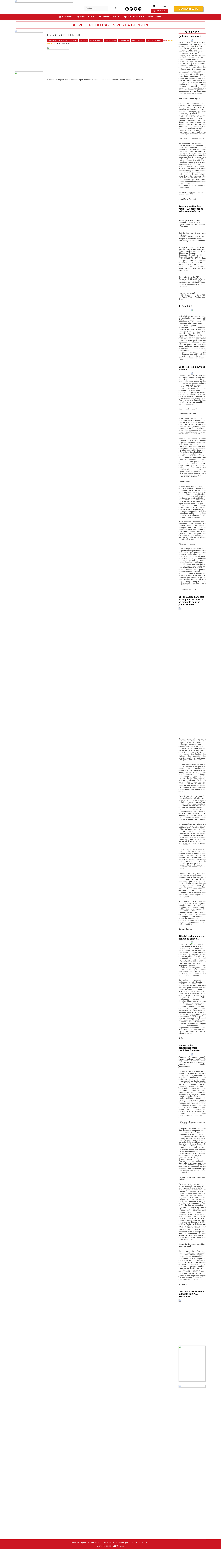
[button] (66, 17)
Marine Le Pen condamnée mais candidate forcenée (189, 1048)
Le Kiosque (123, 1542)
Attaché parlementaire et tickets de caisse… (192, 937)
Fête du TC (95, 1542)
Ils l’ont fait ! (185, 306)
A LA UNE (66, 16)
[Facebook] (127, 9)
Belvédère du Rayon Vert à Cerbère (62, 40)
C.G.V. (135, 1542)
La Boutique (109, 1542)
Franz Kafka (124, 40)
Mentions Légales (78, 1542)
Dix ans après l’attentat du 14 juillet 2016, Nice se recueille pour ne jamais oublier (191, 601)
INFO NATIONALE (110, 16)
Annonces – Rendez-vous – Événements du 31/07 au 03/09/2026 (191, 209)
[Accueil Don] (29, 50)
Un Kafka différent (64, 35)
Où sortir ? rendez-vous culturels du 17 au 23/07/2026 (192, 1294)
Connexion (161, 7)
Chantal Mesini (96, 40)
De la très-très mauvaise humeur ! (192, 368)
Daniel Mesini (111, 40)
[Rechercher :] (96, 8)
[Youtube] (135, 9)
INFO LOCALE (86, 16)
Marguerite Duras (154, 40)
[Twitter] (131, 9)
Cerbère (83, 40)
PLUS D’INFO (154, 16)
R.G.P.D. (146, 1542)
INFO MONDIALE (135, 16)
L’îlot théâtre (137, 40)
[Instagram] (139, 9)
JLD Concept (118, 1546)
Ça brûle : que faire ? (190, 36)
